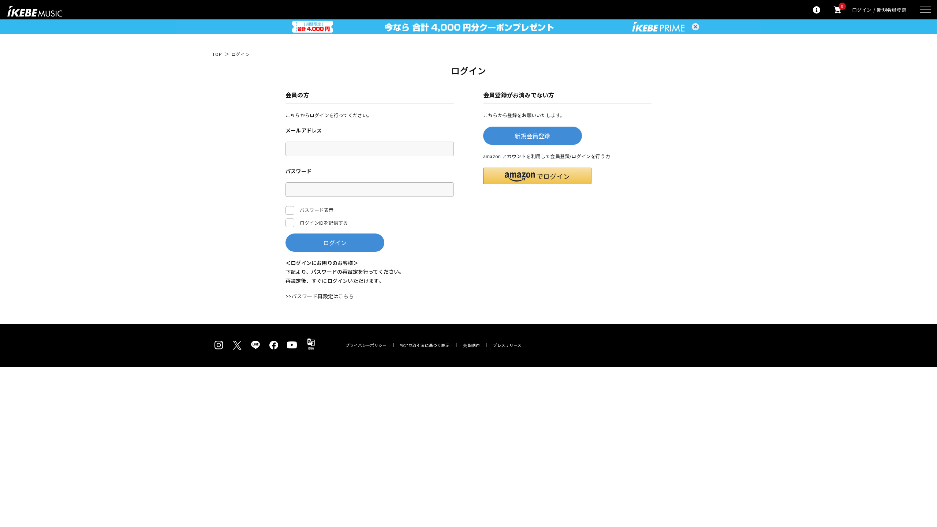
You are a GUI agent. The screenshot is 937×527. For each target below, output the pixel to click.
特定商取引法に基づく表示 (424, 345)
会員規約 (471, 345)
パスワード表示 (316, 209)
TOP (217, 54)
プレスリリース (507, 345)
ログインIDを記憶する (324, 222)
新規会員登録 (891, 9)
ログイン (861, 9)
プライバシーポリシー (366, 345)
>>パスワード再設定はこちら (319, 296)
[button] (537, 176)
